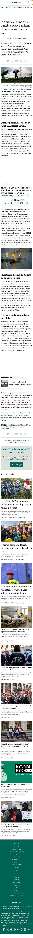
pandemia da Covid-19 (13, 89)
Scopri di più (21, 442)
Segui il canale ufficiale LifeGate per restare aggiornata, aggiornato (15, 415)
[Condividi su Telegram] (25, 61)
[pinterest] (11, 929)
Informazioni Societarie (16, 893)
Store (9, 2)
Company (16, 877)
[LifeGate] (16, 2)
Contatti (16, 880)
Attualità (16, 844)
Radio (16, 854)
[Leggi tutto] (31, 474)
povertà (21, 94)
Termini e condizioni (16, 896)
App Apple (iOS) (16, 849)
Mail (16, 888)
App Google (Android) (16, 852)
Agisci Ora (16, 867)
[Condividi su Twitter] (12, 61)
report (27, 106)
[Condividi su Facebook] (8, 61)
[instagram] (22, 929)
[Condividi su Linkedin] (16, 61)
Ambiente (3, 517)
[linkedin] (25, 929)
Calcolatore (16, 865)
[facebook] (4, 929)
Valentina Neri (22, 38)
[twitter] (8, 929)
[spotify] (15, 929)
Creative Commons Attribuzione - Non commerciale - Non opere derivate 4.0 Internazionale (16, 427)
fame (13, 94)
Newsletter (16, 846)
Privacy (16, 890)
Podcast (16, 857)
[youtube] (18, 929)
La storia (16, 885)
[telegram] (29, 929)
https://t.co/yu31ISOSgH (13, 195)
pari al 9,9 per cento (8, 148)
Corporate (16, 862)
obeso (3, 289)
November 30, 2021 (13, 203)
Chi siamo (16, 882)
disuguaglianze (16, 343)
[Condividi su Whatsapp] (21, 61)
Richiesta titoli (16, 859)
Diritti (2, 559)
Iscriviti (15, 464)
